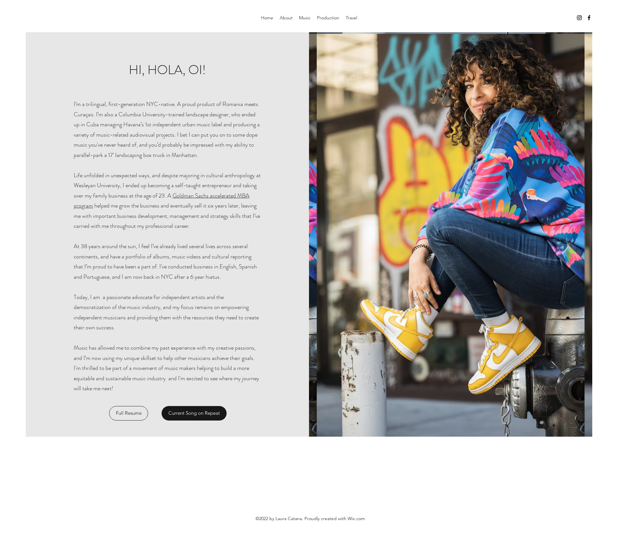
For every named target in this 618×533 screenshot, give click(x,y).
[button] (128, 413)
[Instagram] (579, 18)
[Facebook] (589, 18)
